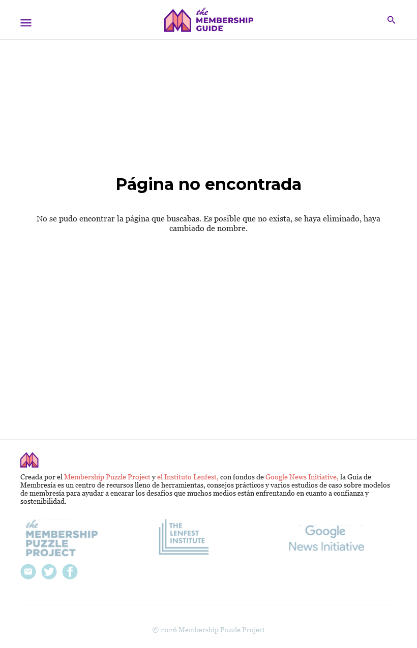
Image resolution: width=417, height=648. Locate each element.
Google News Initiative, (302, 477)
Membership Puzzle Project (108, 477)
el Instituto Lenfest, (188, 477)
